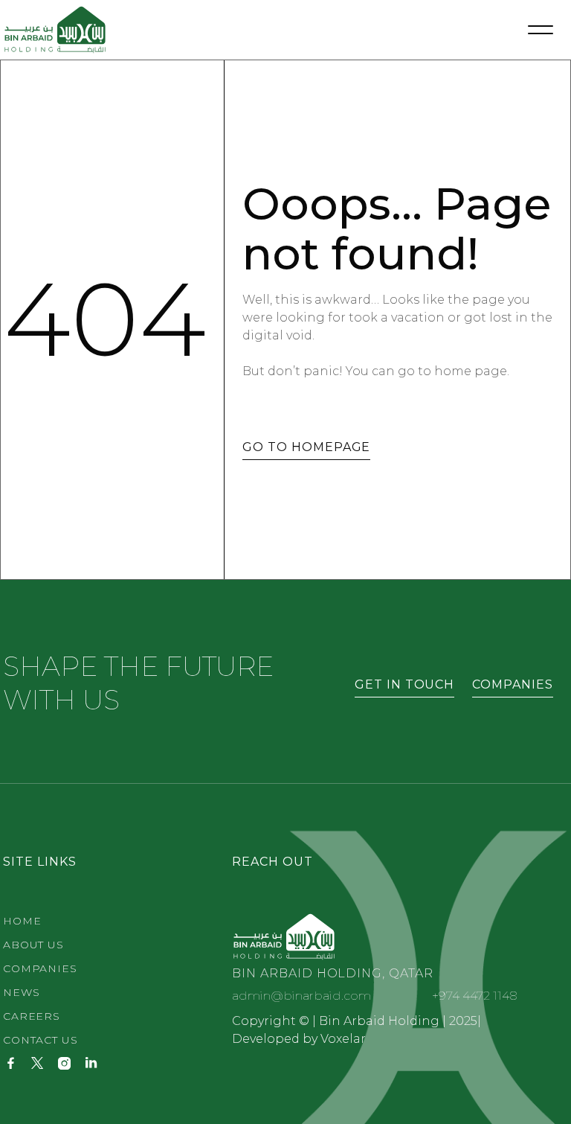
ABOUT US (33, 944)
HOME (22, 920)
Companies (40, 968)
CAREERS (31, 1016)
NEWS (21, 992)
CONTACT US (40, 1040)
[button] (540, 29)
